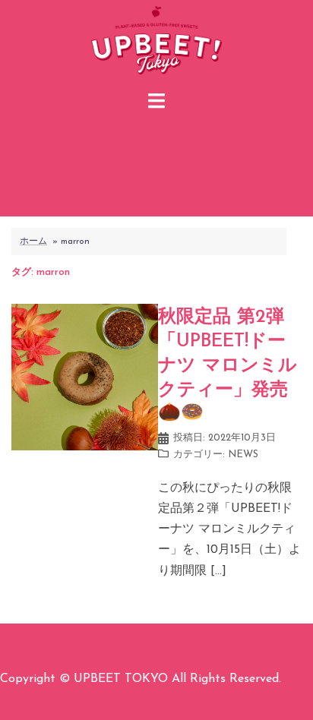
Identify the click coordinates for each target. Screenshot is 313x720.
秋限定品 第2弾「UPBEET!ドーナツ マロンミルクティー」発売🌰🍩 (227, 365)
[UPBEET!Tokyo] (156, 42)
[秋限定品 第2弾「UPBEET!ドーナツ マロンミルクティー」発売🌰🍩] (84, 376)
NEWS (243, 454)
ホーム (33, 241)
